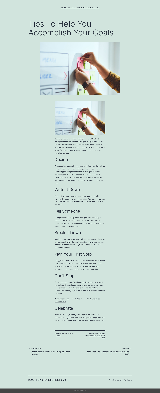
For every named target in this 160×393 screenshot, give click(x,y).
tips (60, 153)
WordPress (127, 380)
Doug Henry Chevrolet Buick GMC (80, 7)
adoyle (58, 336)
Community (102, 334)
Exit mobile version (80, 391)
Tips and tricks (102, 337)
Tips (98, 336)
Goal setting (92, 336)
